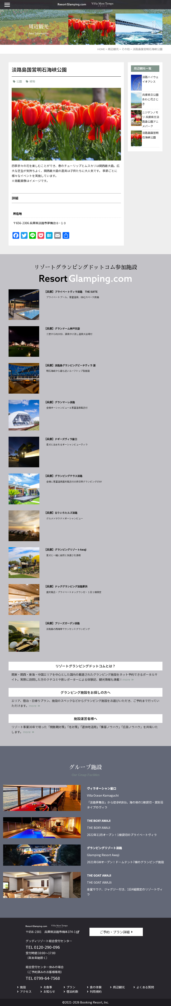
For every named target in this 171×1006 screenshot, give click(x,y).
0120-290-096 (47, 947)
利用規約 (96, 991)
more (126, 679)
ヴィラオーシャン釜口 (101, 788)
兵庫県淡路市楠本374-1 (60, 932)
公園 (19, 81)
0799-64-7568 (47, 978)
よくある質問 (145, 987)
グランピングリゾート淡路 (104, 848)
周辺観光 (119, 987)
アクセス (25, 991)
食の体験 (96, 987)
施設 (23, 987)
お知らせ (49, 991)
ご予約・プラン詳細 (115, 931)
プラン (71, 987)
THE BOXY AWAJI (99, 820)
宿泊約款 (72, 991)
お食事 (47, 987)
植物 (32, 81)
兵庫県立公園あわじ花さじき (150, 99)
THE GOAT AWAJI (99, 875)
